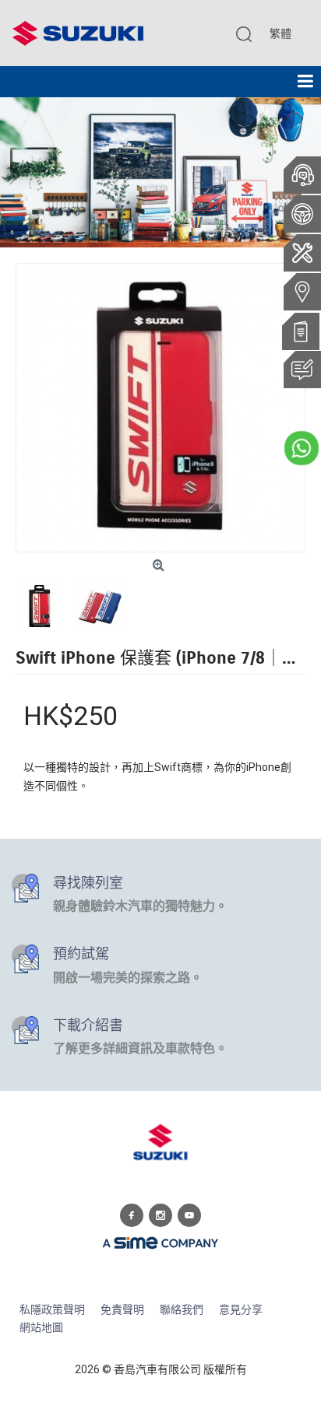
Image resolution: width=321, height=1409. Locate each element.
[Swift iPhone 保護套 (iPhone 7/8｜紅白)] (160, 407)
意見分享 (241, 1309)
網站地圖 (41, 1327)
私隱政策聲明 (52, 1309)
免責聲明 (122, 1309)
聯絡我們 (181, 1309)
